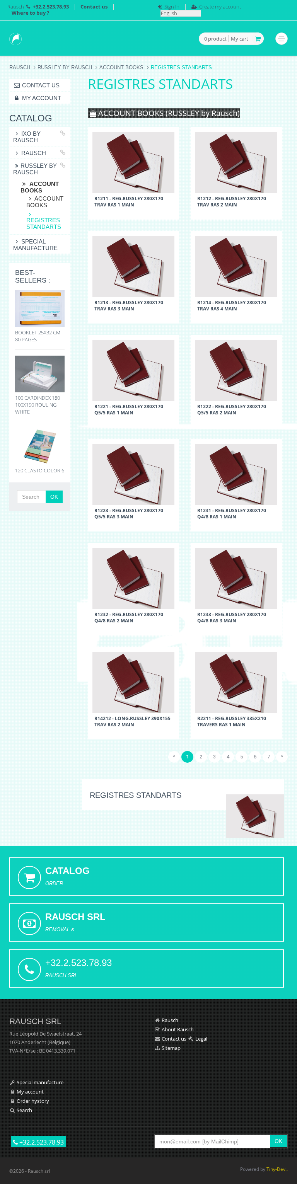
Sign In (171, 6)
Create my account (220, 6)
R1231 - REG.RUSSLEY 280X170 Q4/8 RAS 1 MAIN (231, 513)
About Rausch (178, 1029)
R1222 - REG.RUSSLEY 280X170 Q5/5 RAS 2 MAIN (231, 409)
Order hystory (33, 1100)
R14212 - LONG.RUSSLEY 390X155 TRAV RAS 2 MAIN (132, 721)
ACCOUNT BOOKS (121, 67)
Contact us (94, 6)
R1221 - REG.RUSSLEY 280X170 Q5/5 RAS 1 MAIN (128, 409)
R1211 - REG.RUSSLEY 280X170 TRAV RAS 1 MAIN (128, 201)
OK (54, 497)
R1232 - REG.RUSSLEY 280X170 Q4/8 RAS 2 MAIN (128, 617)
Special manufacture (35, 244)
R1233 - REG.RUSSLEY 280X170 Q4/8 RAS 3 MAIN (231, 617)
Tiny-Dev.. (277, 1169)
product (215, 39)
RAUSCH (33, 153)
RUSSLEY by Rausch (65, 67)
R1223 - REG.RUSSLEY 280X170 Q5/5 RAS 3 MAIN (128, 513)
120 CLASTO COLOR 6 (39, 470)
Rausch (15, 6)
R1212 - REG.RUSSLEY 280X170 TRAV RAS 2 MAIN (231, 201)
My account (40, 98)
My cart (239, 38)
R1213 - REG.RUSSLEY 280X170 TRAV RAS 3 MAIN (128, 305)
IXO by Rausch (27, 136)
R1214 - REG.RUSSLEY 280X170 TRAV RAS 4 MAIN (231, 305)
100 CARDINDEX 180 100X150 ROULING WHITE (37, 404)
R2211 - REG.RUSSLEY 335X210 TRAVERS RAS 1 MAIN (231, 721)
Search (24, 1110)
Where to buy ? (30, 12)
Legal (201, 1038)
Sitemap (171, 1047)
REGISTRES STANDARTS (43, 223)
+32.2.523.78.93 (41, 1142)
